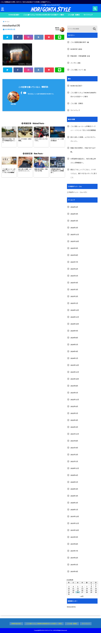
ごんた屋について (76, 70)
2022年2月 (74, 427)
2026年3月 (74, 221)
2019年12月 (74, 516)
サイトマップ (88, 15)
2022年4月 (74, 420)
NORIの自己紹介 (13, 15)
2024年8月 (74, 338)
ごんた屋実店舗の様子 (78, 42)
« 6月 (81, 596)
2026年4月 (74, 214)
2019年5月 (74, 565)
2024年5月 (74, 344)
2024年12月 (74, 310)
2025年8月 (74, 255)
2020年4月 (74, 489)
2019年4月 (74, 571)
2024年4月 (74, 351)
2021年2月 (74, 454)
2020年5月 (74, 482)
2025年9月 (74, 248)
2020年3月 (74, 496)
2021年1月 (74, 461)
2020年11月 (74, 468)
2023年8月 (74, 386)
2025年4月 (74, 283)
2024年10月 (74, 324)
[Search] (94, 29)
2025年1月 (74, 303)
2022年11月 (74, 399)
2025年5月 (74, 276)
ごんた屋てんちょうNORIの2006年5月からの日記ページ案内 (43, 15)
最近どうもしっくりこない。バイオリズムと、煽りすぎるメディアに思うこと (83, 173)
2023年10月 (74, 379)
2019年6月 (74, 558)
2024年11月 (74, 317)
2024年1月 (74, 358)
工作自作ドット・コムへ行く (77, 192)
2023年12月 (74, 365)
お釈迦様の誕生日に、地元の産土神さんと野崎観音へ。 (83, 161)
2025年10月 (74, 241)
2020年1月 (74, 509)
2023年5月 (74, 393)
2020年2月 (74, 503)
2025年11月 (74, 234)
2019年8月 (74, 544)
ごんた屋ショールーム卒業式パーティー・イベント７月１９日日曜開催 (83, 128)
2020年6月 (74, 475)
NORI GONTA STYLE (46, 630)
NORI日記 (74, 49)
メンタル (73, 63)
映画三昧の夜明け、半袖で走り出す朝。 (83, 150)
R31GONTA (71, 607)
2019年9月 (74, 537)
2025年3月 (74, 289)
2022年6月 (74, 406)
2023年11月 (74, 372)
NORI (57, 30)
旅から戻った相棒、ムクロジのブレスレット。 (83, 139)
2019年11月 (74, 523)
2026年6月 (74, 207)
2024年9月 (74, 331)
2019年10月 (74, 530)
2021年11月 (74, 434)
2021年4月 (74, 448)
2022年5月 (74, 413)
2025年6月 (74, 269)
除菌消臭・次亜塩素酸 (78, 56)
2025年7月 (74, 262)
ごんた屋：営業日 (74, 15)
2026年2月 (74, 228)
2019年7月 (74, 551)
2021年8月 (74, 441)
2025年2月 (74, 296)
